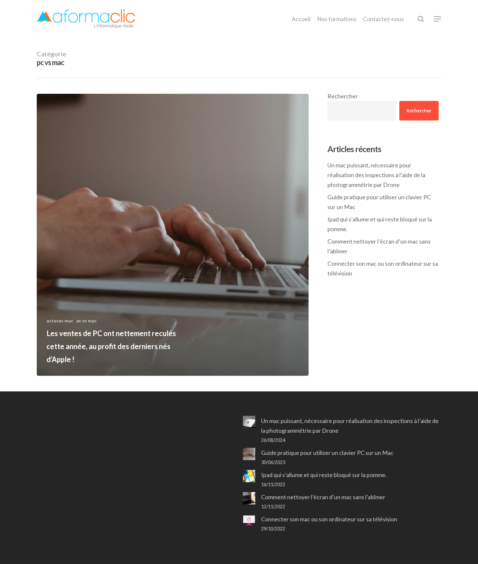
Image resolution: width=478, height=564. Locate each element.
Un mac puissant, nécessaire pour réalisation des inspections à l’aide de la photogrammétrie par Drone (376, 175)
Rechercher (342, 96)
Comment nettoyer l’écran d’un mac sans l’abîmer (379, 246)
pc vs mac (86, 320)
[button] (438, 19)
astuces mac (59, 320)
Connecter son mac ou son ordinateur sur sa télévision (382, 268)
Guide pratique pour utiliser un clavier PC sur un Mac (379, 201)
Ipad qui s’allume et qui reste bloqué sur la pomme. (379, 224)
